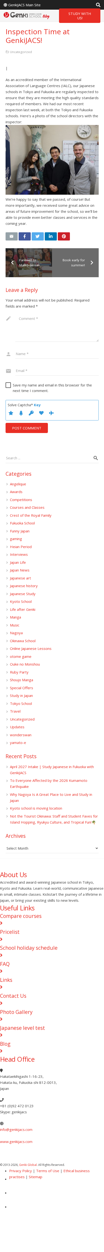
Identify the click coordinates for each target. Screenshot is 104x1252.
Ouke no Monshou (25, 664)
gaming (16, 538)
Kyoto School (21, 601)
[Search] (98, 5)
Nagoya (16, 632)
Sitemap (35, 1176)
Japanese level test (22, 1028)
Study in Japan (21, 695)
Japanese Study (23, 593)
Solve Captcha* (24, 404)
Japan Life (18, 562)
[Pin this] (64, 236)
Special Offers (21, 687)
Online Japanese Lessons (31, 648)
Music (14, 625)
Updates (17, 726)
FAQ (5, 964)
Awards (16, 491)
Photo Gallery (16, 1012)
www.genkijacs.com (16, 1141)
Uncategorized (22, 719)
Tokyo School (21, 703)
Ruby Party (19, 672)
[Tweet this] (38, 236)
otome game (20, 656)
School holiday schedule (29, 947)
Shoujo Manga (21, 679)
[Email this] (12, 236)
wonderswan (20, 734)
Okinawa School (23, 640)
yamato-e (18, 742)
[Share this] (25, 236)
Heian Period (21, 546)
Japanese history (24, 585)
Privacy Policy (20, 1170)
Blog (5, 1043)
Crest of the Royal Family (31, 515)
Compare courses (21, 916)
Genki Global (28, 1165)
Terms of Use (47, 1170)
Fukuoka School (22, 523)
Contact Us (13, 995)
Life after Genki (22, 609)
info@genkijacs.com (16, 1129)
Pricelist (10, 932)
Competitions (21, 499)
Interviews (19, 554)
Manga (15, 617)
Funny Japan (20, 531)
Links (6, 980)
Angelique (18, 484)
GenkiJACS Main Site (24, 4)
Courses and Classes (27, 507)
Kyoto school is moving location (36, 808)
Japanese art (20, 578)
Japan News (20, 570)
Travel (15, 711)
